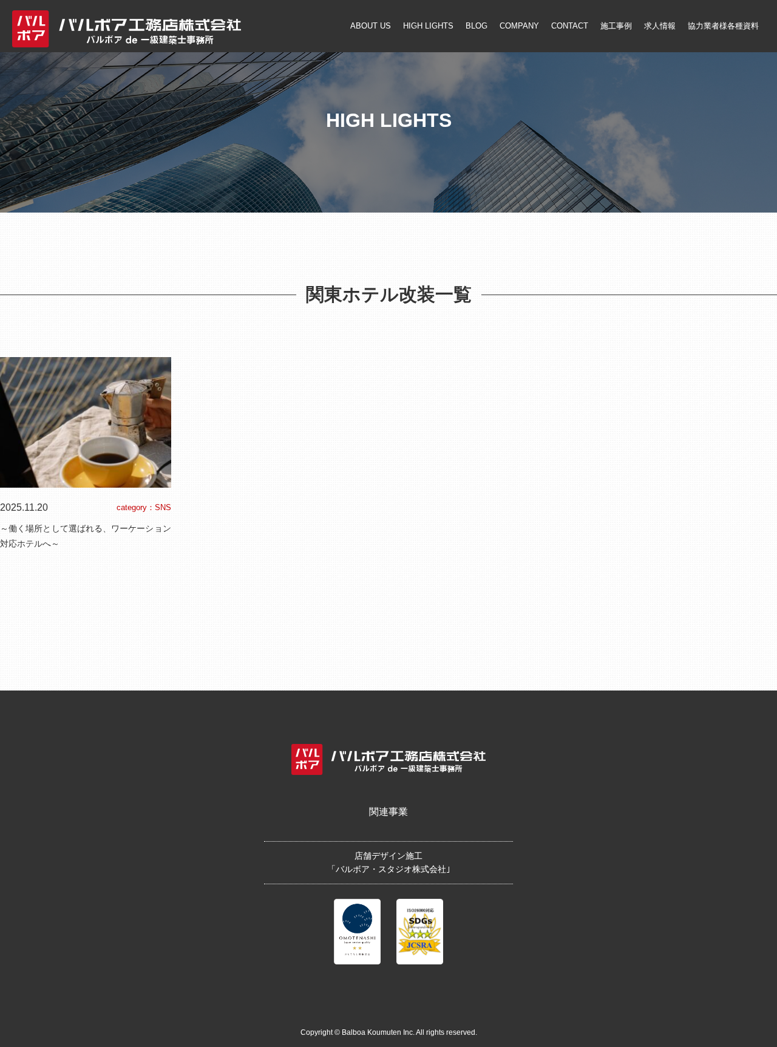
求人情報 (660, 25)
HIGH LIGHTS (428, 25)
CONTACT (569, 25)
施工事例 (616, 25)
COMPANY (519, 25)
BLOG (476, 25)
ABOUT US (370, 25)
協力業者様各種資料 (723, 25)
